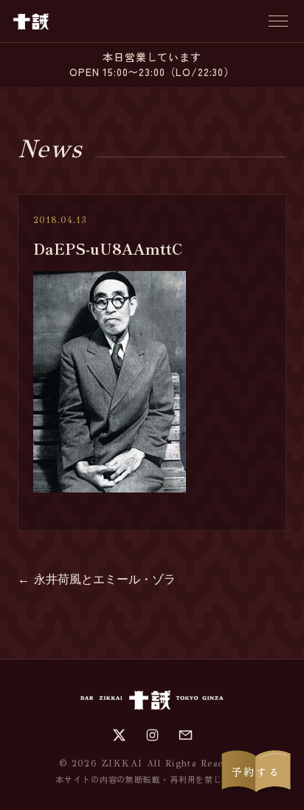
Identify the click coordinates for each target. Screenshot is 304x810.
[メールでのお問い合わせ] (186, 735)
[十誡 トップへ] (31, 21)
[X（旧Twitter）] (119, 735)
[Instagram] (152, 735)
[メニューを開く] (278, 21)
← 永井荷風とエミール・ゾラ (97, 579)
